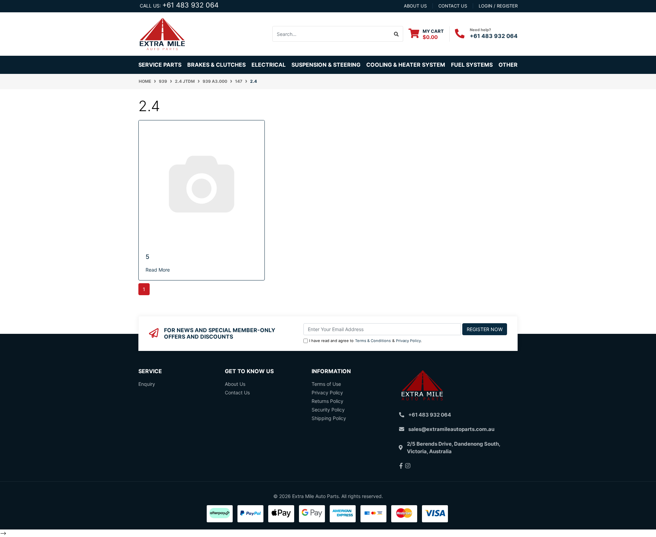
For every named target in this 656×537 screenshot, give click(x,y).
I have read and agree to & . (365, 340)
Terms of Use (326, 384)
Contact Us (237, 392)
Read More (158, 270)
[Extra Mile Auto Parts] (162, 33)
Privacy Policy (408, 340)
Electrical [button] (268, 64)
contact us (452, 6)
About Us (235, 384)
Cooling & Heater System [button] (405, 64)
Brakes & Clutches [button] (216, 64)
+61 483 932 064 (190, 5)
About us (415, 6)
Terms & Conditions (373, 340)
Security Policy (328, 409)
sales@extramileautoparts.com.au (451, 429)
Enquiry (146, 384)
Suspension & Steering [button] (325, 64)
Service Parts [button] (159, 64)
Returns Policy (327, 401)
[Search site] (396, 34)
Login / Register (498, 6)
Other (508, 64)
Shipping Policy (329, 418)
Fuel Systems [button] (472, 64)
